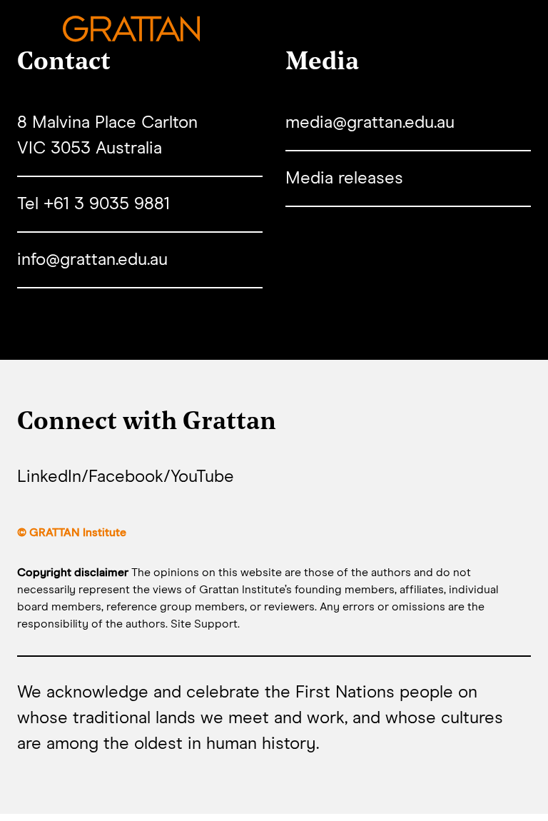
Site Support (204, 624)
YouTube (202, 476)
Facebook (125, 476)
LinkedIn (49, 476)
